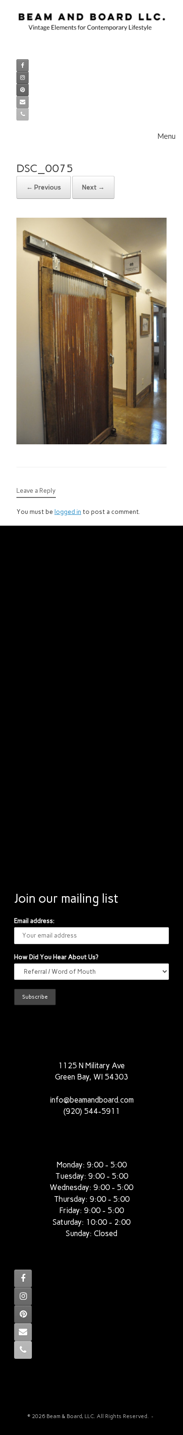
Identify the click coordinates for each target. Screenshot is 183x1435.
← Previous (43, 187)
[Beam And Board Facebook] (22, 65)
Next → (93, 187)
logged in (67, 511)
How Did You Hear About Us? (56, 957)
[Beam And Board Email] (22, 102)
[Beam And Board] (91, 26)
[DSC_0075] (91, 441)
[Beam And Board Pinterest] (22, 90)
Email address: (34, 920)
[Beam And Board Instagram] (22, 77)
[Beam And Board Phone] (22, 114)
